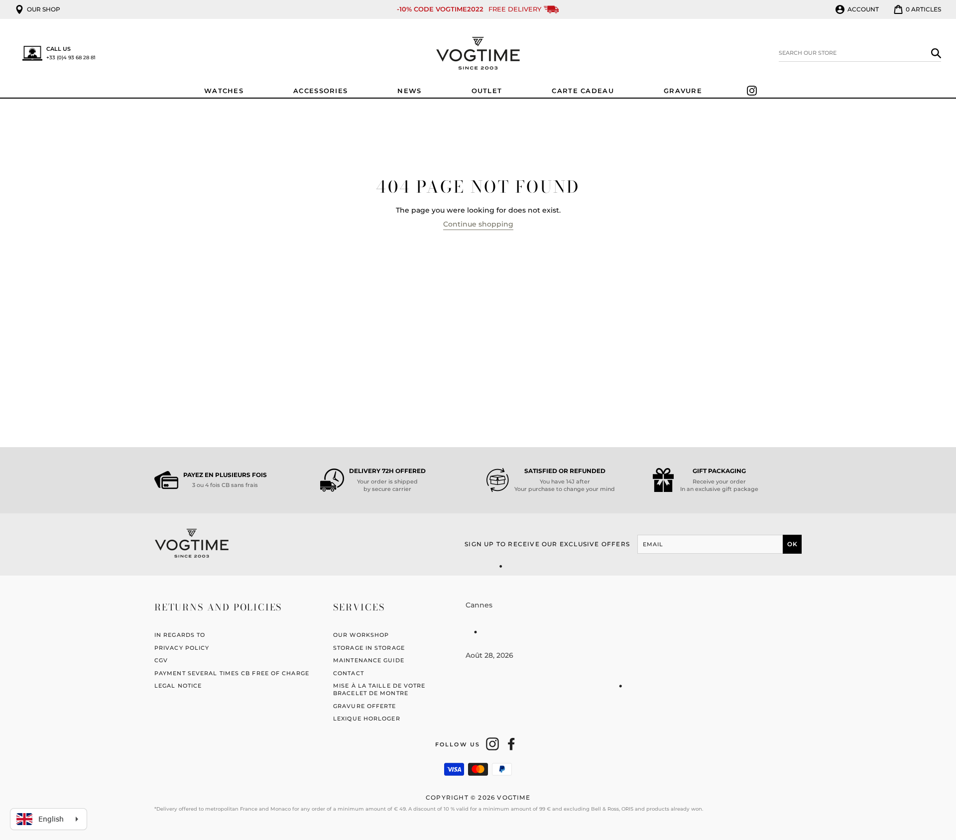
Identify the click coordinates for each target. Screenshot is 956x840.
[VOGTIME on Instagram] (492, 743)
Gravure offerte (364, 706)
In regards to (179, 634)
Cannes (479, 604)
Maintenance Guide (368, 660)
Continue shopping (478, 224)
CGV (161, 660)
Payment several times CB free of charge (231, 673)
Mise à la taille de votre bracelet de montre (379, 689)
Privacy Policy (181, 647)
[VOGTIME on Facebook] (511, 743)
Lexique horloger (366, 718)
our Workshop (361, 634)
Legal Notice (178, 685)
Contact (348, 673)
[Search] (936, 53)
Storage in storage (369, 647)
